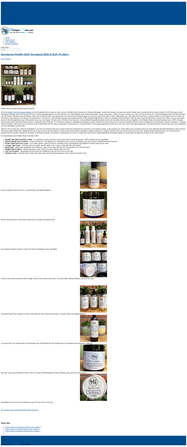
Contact (7, 14)
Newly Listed (10, 40)
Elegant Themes (15, 444)
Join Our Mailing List (12, 12)
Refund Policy (14, 24)
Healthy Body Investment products (20, 112)
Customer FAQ (15, 20)
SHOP (7, 38)
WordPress (34, 444)
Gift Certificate (10, 42)
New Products (6, 59)
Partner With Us (10, 10)
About (12, 18)
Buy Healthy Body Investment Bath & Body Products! (19, 410)
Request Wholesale (11, 44)
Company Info (10, 16)
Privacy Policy (14, 22)
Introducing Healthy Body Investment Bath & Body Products (35, 54)
